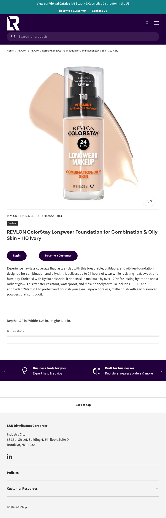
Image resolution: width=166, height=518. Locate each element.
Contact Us (99, 10)
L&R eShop (21, 507)
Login (17, 255)
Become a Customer (72, 10)
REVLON (22, 51)
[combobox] (83, 36)
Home (10, 51)
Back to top (83, 405)
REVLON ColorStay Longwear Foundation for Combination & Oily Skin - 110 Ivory (74, 51)
